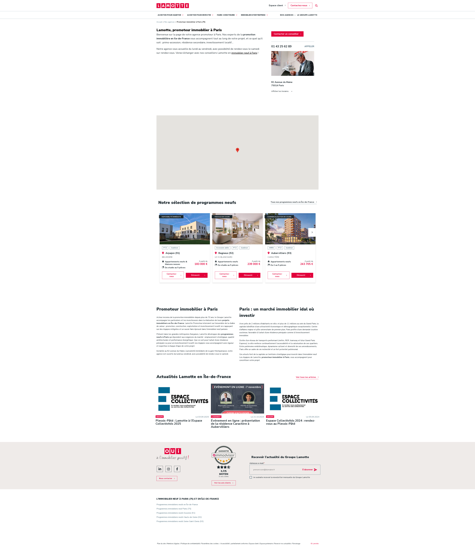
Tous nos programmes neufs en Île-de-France (292, 202)
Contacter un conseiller (286, 33)
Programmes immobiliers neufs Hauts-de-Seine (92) (179, 517)
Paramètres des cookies (210, 544)
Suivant (312, 232)
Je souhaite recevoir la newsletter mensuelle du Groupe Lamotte (281, 477)
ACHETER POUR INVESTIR (199, 15)
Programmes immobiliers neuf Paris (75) (173, 508)
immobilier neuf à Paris (244, 53)
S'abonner (307, 469)
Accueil (159, 22)
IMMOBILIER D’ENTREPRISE (253, 15)
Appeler (309, 46)
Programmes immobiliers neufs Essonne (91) (175, 513)
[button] (237, 150)
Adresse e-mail (257, 463)
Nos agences (169, 22)
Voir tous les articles (306, 377)
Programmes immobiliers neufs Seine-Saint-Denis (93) (180, 521)
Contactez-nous (299, 5)
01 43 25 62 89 (281, 46)
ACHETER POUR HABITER (169, 15)
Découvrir (195, 275)
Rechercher (316, 5)
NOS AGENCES (286, 15)
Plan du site (161, 544)
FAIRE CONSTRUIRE (226, 15)
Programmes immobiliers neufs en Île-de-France (177, 504)
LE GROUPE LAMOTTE (307, 15)
